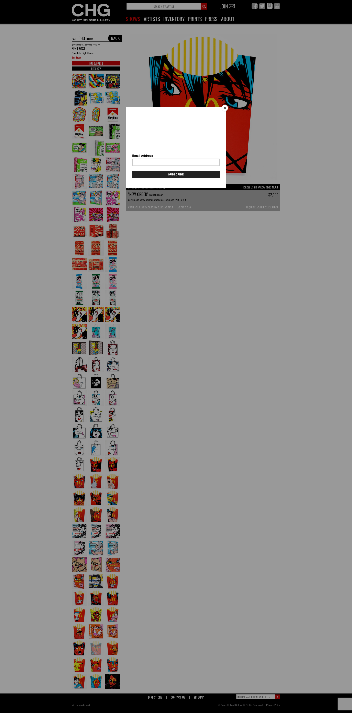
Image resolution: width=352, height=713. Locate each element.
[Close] (225, 108)
